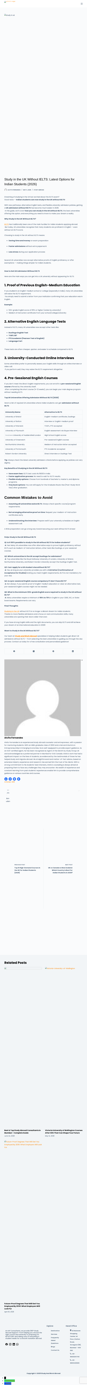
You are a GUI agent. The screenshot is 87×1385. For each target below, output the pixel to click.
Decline (78, 1382)
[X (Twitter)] (34, 651)
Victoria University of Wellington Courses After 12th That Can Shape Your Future (63, 1131)
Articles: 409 (9, 782)
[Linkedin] (14, 1344)
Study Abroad (39, 190)
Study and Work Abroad (26, 636)
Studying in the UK (11, 611)
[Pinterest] (53, 651)
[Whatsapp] (17, 1344)
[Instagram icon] (14, 779)
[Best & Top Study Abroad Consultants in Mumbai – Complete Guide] (23, 1047)
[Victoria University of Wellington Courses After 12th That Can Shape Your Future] (64, 1047)
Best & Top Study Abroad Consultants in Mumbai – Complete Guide (22, 1131)
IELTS (6, 224)
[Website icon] (10, 779)
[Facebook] (14, 651)
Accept (66, 1382)
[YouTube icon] (18, 779)
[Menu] (82, 4)
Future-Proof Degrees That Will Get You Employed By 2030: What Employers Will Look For (22, 1306)
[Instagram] (10, 1344)
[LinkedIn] (73, 651)
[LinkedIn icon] (6, 779)
